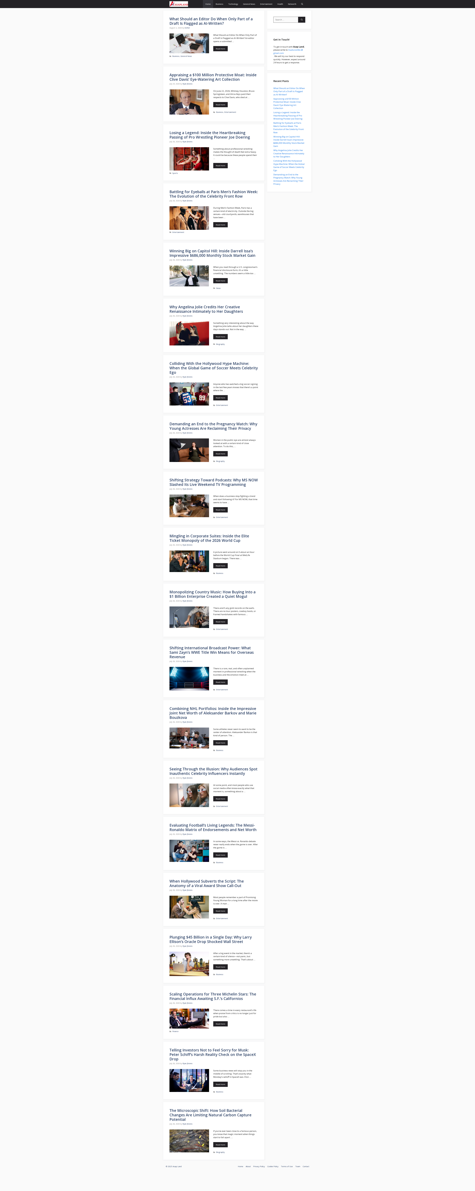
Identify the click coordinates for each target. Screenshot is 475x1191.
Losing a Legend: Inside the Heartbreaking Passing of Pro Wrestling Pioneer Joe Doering (209, 135)
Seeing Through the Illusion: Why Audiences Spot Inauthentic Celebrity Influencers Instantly (213, 771)
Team (297, 1166)
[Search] (301, 20)
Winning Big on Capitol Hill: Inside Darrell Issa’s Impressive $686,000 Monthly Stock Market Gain (212, 253)
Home (208, 4)
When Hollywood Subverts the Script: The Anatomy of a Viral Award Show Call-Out (206, 883)
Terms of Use (287, 1166)
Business (219, 4)
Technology (233, 4)
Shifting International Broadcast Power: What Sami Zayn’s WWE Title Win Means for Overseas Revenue (211, 652)
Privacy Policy (259, 1166)
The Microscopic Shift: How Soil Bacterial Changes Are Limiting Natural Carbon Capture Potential (210, 1115)
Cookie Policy (272, 1166)
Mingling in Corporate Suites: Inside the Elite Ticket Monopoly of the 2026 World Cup (209, 538)
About (248, 1166)
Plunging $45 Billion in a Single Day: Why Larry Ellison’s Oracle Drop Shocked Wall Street (210, 939)
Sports (175, 173)
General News (249, 4)
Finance (175, 1031)
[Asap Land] (178, 4)
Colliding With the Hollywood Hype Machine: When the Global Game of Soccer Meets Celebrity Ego (213, 368)
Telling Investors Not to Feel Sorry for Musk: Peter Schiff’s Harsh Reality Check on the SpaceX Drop (212, 1054)
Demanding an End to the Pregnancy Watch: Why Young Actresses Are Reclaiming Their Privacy (213, 426)
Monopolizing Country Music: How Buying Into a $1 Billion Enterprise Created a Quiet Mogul (212, 594)
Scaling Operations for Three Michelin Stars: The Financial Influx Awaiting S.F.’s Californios (212, 996)
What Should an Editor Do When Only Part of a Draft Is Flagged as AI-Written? (211, 21)
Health (280, 4)
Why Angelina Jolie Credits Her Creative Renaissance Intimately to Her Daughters (206, 309)
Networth (292, 4)
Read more (220, 48)
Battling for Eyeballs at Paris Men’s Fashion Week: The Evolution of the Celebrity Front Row (213, 194)
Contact (306, 1166)
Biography (220, 344)
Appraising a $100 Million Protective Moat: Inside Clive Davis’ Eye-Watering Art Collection (213, 77)
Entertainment (266, 4)
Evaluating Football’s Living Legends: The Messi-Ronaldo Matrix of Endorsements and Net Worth (213, 827)
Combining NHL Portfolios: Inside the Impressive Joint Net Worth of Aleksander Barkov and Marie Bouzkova (212, 713)
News (218, 288)
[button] (302, 4)
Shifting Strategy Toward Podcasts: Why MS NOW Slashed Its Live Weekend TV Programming (213, 482)
